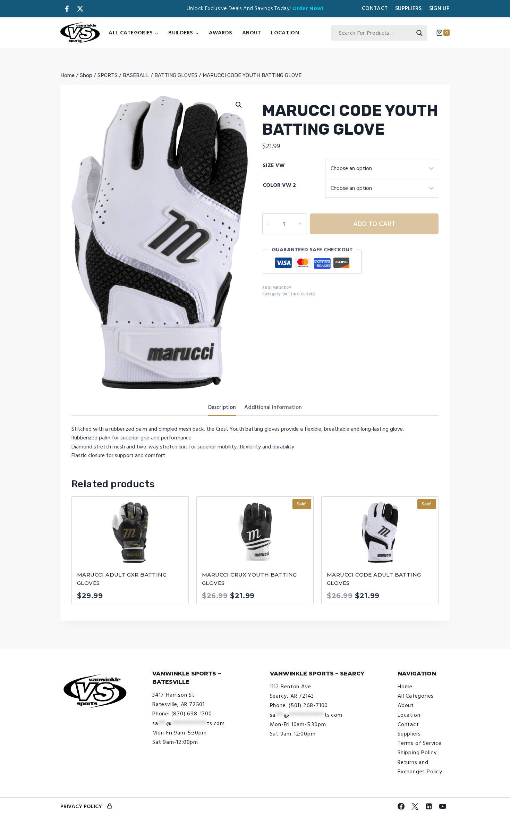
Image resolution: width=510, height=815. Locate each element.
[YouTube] (443, 806)
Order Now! (307, 8)
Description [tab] (222, 407)
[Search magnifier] (419, 33)
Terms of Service (420, 743)
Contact (375, 8)
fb (67, 9)
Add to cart (374, 224)
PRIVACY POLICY (81, 806)
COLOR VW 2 (279, 185)
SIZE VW (274, 165)
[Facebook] (401, 806)
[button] (238, 105)
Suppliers (408, 8)
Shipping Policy (417, 752)
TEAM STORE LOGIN (109, 806)
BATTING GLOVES (298, 294)
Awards (220, 32)
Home (405, 686)
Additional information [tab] (273, 407)
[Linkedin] (429, 806)
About (251, 32)
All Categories (416, 696)
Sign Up (439, 8)
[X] (415, 806)
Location (285, 32)
